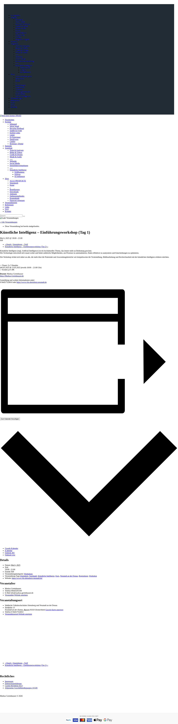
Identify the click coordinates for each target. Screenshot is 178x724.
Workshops (28, 574)
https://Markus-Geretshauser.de (12, 276)
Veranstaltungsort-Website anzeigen (18, 614)
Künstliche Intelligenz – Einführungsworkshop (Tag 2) (26, 247)
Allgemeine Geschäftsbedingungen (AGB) (21, 688)
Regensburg (83, 576)
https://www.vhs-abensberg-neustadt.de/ (27, 578)
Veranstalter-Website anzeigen (16, 595)
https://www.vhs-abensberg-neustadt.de (32, 282)
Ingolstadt (33, 576)
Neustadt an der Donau (69, 576)
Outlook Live (10, 555)
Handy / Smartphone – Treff (16, 244)
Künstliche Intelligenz (46, 576)
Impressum (9, 681)
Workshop (93, 576)
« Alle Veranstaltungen (8, 222)
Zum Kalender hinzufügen (10, 419)
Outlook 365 (10, 553)
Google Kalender (11, 548)
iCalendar (8, 551)
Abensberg (24, 576)
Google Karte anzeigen (54, 610)
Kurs (57, 576)
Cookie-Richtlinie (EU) (14, 686)
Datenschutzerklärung (13, 684)
